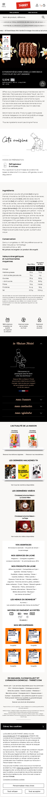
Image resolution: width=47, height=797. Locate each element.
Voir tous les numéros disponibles (22, 485)
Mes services (32, 12)
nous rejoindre (23, 413)
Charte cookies (26, 691)
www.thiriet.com (9, 736)
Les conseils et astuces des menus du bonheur (23, 605)
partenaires (24, 736)
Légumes (10, 582)
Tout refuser (12, 791)
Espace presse (36, 693)
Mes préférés (14, 12)
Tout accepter (34, 791)
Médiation (36, 691)
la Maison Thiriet (23, 343)
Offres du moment (15, 569)
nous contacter (23, 406)
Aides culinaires (11, 584)
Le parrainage (23, 550)
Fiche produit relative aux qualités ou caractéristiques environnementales (23, 698)
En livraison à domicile (16, 548)
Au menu (23, 602)
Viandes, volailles (32, 579)
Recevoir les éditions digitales (13, 454)
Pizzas (33, 574)
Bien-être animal (11, 693)
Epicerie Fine (31, 589)
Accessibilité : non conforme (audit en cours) (27, 696)
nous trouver (23, 399)
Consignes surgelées (27, 558)
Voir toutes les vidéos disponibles (22, 536)
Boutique (30, 592)
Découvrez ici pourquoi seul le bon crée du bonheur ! (24, 374)
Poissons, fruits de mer (17, 579)
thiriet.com (7, 686)
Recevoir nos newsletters (34, 454)
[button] (37, 5)
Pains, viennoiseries (27, 587)
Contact (7, 696)
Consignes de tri (24, 693)
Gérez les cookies (13, 691)
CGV (9, 688)
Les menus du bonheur (23, 594)
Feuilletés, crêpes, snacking (20, 574)
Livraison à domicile (13, 561)
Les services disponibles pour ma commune (28, 686)
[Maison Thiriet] (23, 5)
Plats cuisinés (30, 577)
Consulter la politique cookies (13, 779)
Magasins (14, 558)
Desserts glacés (35, 584)
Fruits (20, 584)
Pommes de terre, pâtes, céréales (27, 582)
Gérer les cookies (23, 768)
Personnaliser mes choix (23, 786)
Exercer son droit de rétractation (23, 702)
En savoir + (23, 620)
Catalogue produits (32, 688)
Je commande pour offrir (30, 561)
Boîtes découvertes (19, 592)
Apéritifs (17, 572)
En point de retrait (31, 548)
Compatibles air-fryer (30, 569)
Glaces (26, 584)
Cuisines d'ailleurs (18, 577)
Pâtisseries (16, 587)
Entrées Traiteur (26, 572)
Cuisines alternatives (18, 589)
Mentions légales (18, 688)
